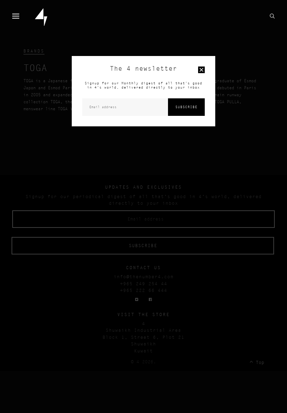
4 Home (41, 17)
